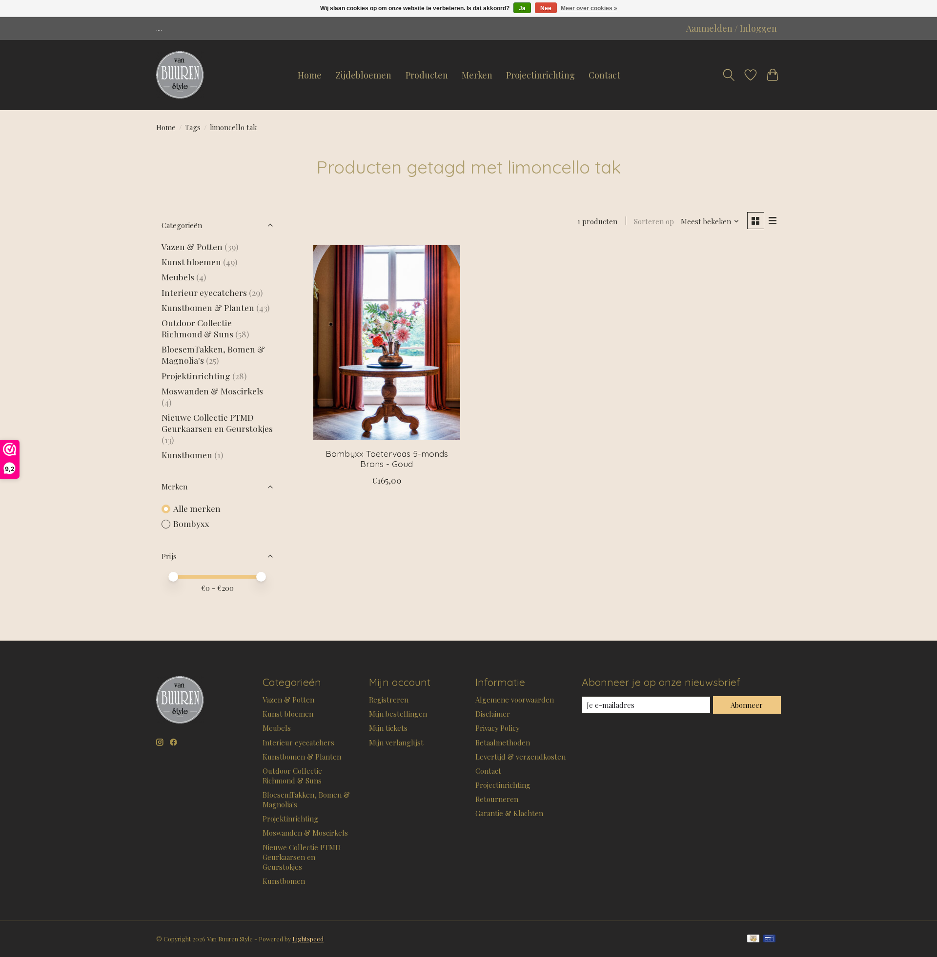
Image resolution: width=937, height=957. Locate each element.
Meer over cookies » (589, 8)
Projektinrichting (196, 375)
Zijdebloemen (363, 75)
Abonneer (747, 705)
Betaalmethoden (502, 742)
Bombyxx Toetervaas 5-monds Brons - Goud (387, 458)
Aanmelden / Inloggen (731, 28)
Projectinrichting (540, 75)
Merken (477, 75)
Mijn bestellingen (398, 714)
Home (310, 75)
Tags (193, 127)
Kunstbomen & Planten (208, 307)
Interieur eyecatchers (204, 292)
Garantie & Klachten (509, 813)
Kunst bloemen (191, 261)
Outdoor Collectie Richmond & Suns (198, 328)
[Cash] (753, 939)
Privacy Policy (497, 728)
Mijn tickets (388, 728)
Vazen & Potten (192, 246)
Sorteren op (654, 221)
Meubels (178, 276)
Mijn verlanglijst (396, 742)
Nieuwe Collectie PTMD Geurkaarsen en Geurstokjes (217, 422)
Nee (545, 8)
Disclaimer (492, 714)
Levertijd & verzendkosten (520, 757)
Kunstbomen (187, 454)
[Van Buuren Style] (180, 75)
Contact (604, 75)
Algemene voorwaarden (514, 699)
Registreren (388, 699)
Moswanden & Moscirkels (212, 390)
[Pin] (769, 939)
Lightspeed (308, 939)
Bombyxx (191, 523)
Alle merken (197, 508)
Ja (522, 8)
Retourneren (496, 799)
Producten (427, 75)
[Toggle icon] (728, 75)
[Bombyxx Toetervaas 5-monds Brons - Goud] (386, 342)
